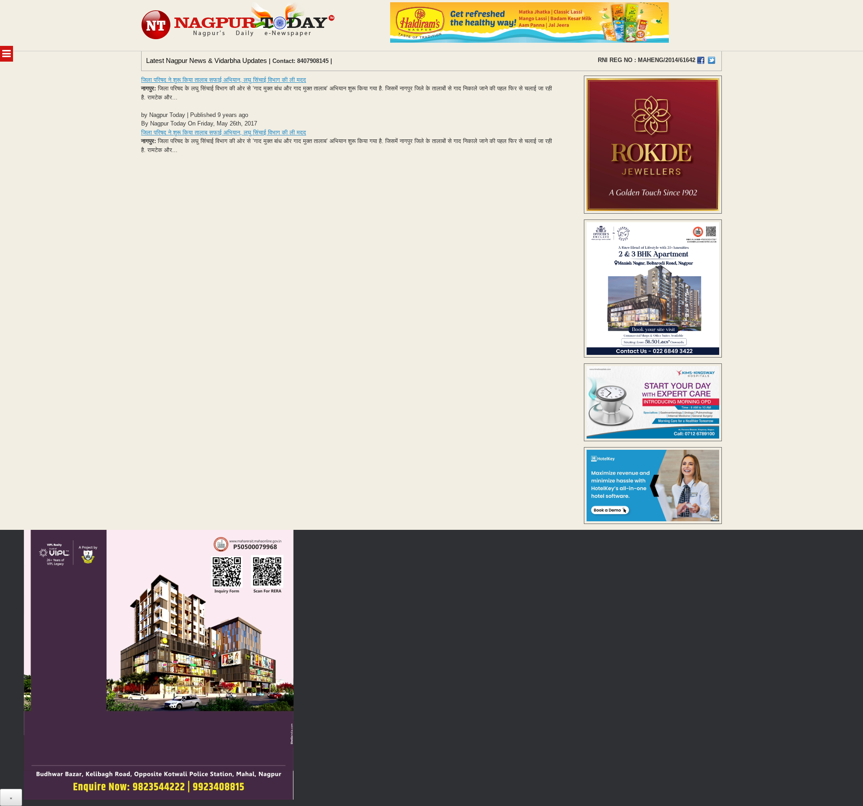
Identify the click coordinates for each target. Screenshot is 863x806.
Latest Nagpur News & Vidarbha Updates (206, 60)
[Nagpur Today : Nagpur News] (239, 25)
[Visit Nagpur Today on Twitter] (711, 60)
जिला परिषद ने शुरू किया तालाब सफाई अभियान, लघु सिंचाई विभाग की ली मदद (223, 79)
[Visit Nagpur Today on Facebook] (700, 60)
